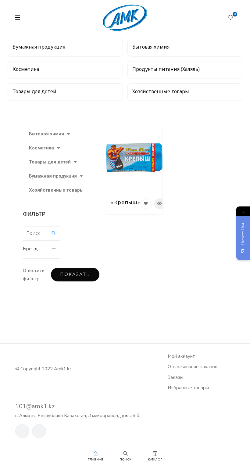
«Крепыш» (125, 202)
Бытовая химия (44, 134)
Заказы (175, 377)
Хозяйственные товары (44, 190)
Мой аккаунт (181, 356)
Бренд (30, 248)
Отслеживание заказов (192, 367)
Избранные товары (188, 388)
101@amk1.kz (35, 406)
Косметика (41, 148)
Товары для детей (44, 162)
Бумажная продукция (44, 176)
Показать (75, 274)
